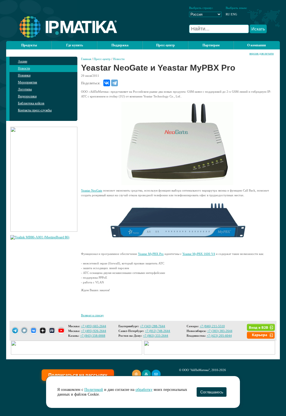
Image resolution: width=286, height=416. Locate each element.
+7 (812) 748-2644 (157, 331)
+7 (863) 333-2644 (155, 335)
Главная (86, 59)
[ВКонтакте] (106, 83)
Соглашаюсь (211, 392)
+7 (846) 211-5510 (212, 326)
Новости (24, 68)
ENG (234, 14)
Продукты (29, 45)
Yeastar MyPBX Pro (151, 253)
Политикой (93, 390)
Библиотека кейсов (31, 103)
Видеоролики (27, 96)
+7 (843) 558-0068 (92, 335)
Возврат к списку (92, 315)
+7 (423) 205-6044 (219, 335)
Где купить (74, 45)
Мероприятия (27, 82)
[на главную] (61, 37)
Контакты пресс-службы (35, 110)
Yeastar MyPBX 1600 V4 (198, 253)
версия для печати (261, 53)
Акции (22, 61)
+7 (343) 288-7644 (152, 326)
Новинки (24, 75)
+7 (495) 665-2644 (93, 326)
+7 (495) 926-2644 (93, 331)
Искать (258, 29)
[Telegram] (114, 83)
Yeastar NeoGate (91, 190)
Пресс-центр (102, 59)
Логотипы (25, 89)
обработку (143, 390)
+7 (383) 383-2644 (219, 331)
